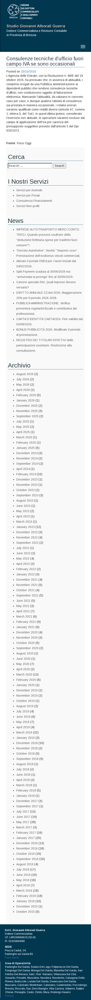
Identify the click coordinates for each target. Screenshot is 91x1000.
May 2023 (22, 511)
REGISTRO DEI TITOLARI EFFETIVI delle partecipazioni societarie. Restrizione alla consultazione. (44, 345)
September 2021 (27, 595)
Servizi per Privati (28, 195)
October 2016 (25, 853)
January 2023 (25, 527)
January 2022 (25, 574)
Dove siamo (12, 957)
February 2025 (26, 442)
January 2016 (25, 901)
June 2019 (23, 716)
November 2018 (27, 748)
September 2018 (27, 758)
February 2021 (26, 621)
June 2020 (23, 658)
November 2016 (27, 848)
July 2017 (22, 811)
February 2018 (26, 790)
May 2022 (22, 558)
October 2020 (25, 643)
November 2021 (27, 585)
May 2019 (22, 722)
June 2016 (23, 874)
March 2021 (24, 616)
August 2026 (24, 374)
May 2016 (22, 880)
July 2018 (22, 769)
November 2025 (27, 411)
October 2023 (25, 490)
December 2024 (27, 453)
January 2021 (25, 627)
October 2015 (25, 911)
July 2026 (22, 379)
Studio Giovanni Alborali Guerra (36, 26)
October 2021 (25, 590)
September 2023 (27, 495)
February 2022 (26, 569)
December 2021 (27, 579)
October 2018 (25, 753)
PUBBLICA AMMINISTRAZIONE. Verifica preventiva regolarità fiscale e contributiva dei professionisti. (46, 308)
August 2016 (24, 864)
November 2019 (27, 695)
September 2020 (27, 648)
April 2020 (23, 669)
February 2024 (26, 474)
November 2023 (27, 484)
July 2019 (22, 711)
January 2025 (25, 448)
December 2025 (27, 405)
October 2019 (25, 701)
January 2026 (25, 400)
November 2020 (27, 637)
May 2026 (22, 384)
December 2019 (27, 690)
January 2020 (25, 685)
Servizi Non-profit (27, 206)
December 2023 (27, 479)
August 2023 (24, 500)
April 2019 (23, 727)
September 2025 (27, 416)
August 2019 (24, 706)
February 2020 (26, 679)
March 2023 (24, 521)
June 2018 (23, 774)
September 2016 (27, 859)
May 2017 (22, 822)
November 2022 (27, 537)
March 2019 (24, 732)
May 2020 (22, 664)
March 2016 (24, 890)
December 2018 (27, 743)
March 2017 (24, 827)
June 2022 (23, 553)
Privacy (9, 995)
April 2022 (23, 563)
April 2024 (23, 469)
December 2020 (27, 632)
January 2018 (25, 795)
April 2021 (23, 611)
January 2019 (25, 737)
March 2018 (24, 785)
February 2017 (26, 832)
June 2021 (23, 600)
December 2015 (27, 906)
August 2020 (24, 653)
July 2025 (22, 421)
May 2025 (22, 426)
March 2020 (24, 674)
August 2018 (24, 764)
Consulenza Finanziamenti (34, 200)
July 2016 (22, 869)
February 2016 (26, 896)
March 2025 (24, 437)
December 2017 (27, 801)
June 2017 (23, 816)
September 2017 (27, 806)
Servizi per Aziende (29, 190)
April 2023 (23, 516)
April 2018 (23, 780)
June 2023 (23, 505)
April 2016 (23, 885)
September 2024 (27, 463)
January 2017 (25, 838)
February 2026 (26, 395)
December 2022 (27, 532)
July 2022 (22, 548)
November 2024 (27, 458)
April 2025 (23, 432)
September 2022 (27, 542)
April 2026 (23, 390)
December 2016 (27, 843)
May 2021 (22, 606)
